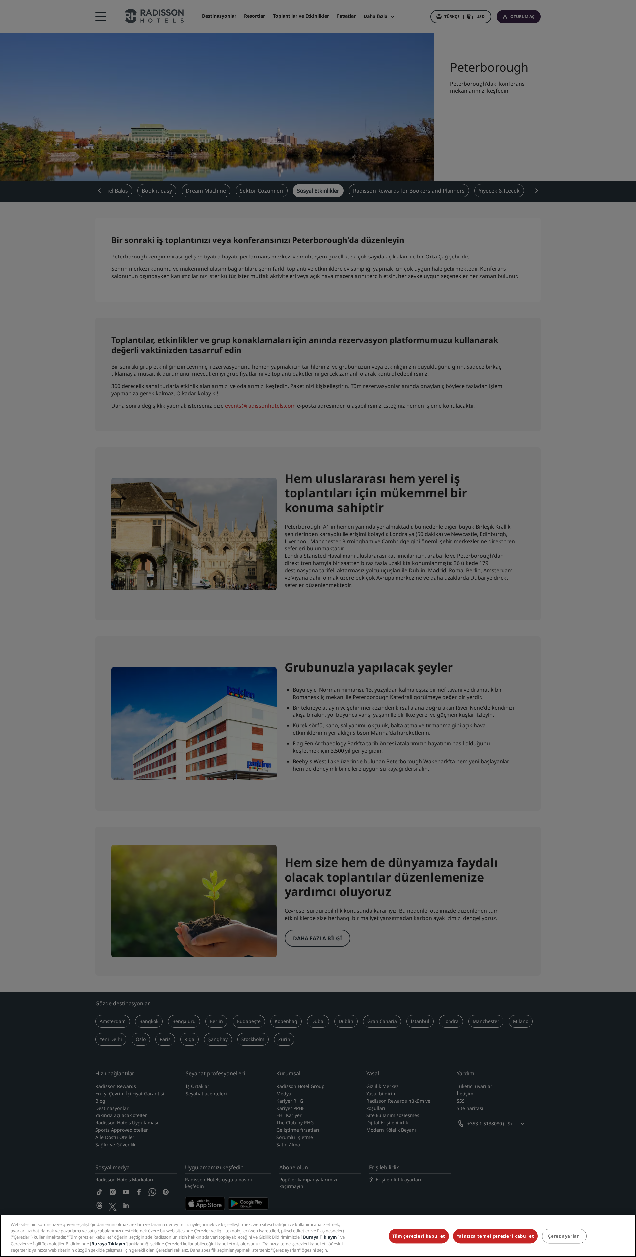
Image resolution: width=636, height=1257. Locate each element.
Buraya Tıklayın (320, 1237)
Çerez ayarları (564, 1236)
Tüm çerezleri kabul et (418, 1236)
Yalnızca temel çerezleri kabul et (495, 1236)
